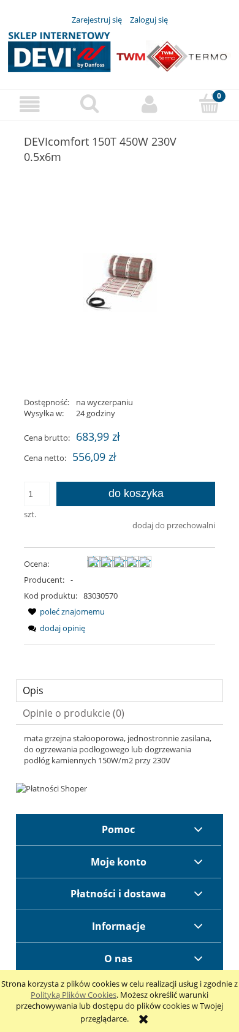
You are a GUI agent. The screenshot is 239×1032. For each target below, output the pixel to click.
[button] (30, 104)
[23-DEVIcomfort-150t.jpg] (120, 281)
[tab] (119, 690)
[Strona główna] (119, 50)
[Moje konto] (150, 104)
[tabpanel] (119, 749)
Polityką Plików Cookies (73, 994)
